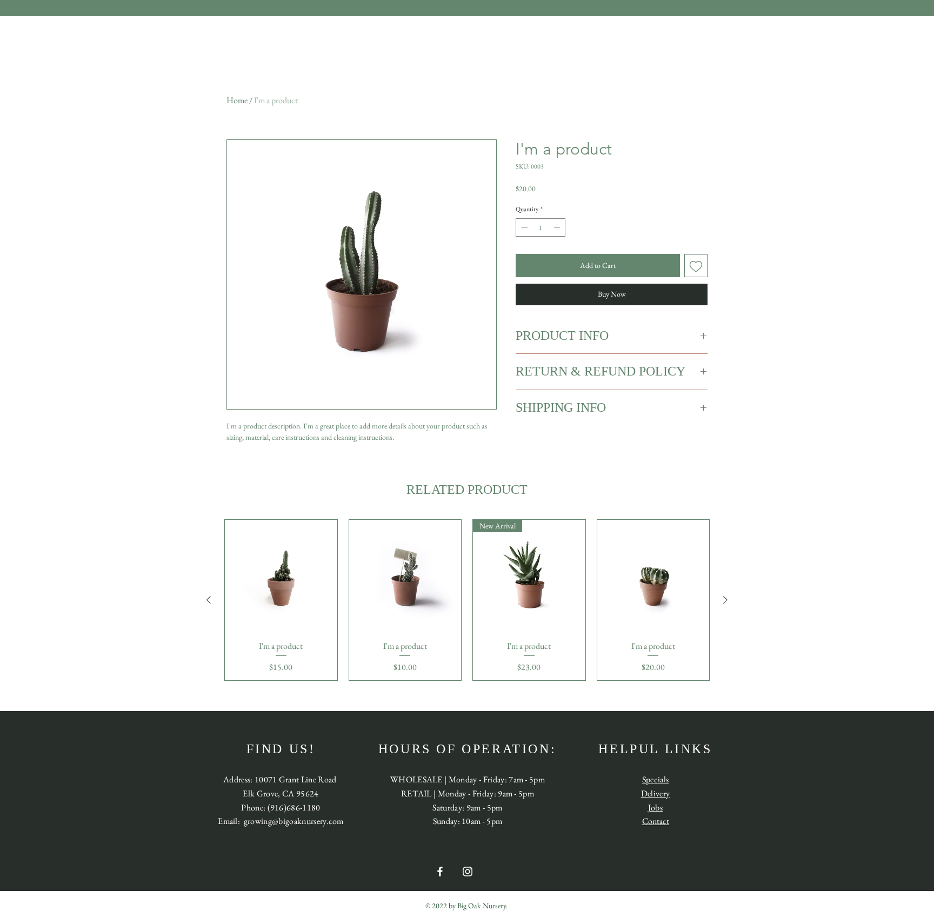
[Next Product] (725, 599)
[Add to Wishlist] (696, 265)
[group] (467, 600)
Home (237, 100)
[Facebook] (439, 871)
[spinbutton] (540, 227)
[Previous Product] (208, 599)
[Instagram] (467, 871)
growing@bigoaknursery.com (294, 821)
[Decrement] (523, 227)
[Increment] (558, 227)
